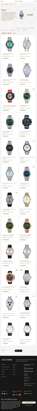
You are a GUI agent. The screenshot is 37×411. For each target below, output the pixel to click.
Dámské (14, 369)
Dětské (14, 371)
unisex (9, 33)
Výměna (3, 371)
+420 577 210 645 (28, 371)
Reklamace (4, 376)
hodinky (14, 364)
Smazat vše (14, 33)
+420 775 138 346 (28, 368)
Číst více (7, 20)
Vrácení (3, 374)
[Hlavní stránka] (18, 1)
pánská (3, 33)
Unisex (14, 374)
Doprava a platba (5, 369)
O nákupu (3, 364)
